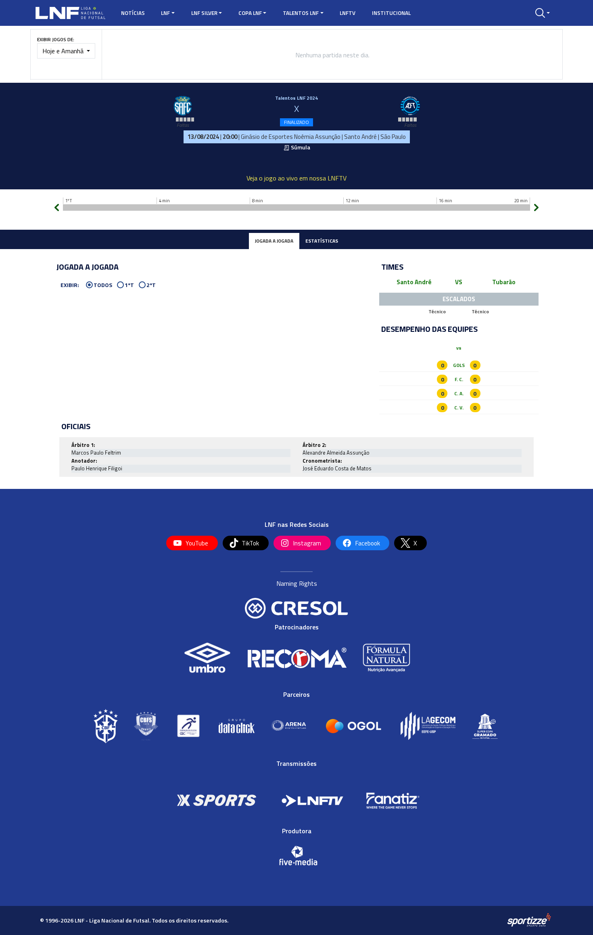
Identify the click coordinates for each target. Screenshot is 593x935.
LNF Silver (204, 13)
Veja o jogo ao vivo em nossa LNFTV (296, 178)
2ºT (151, 285)
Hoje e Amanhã (63, 51)
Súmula (300, 147)
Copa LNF (250, 13)
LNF (165, 13)
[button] (542, 13)
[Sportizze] (529, 920)
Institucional (391, 13)
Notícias (133, 13)
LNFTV (347, 13)
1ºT (129, 285)
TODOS (103, 285)
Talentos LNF (301, 13)
